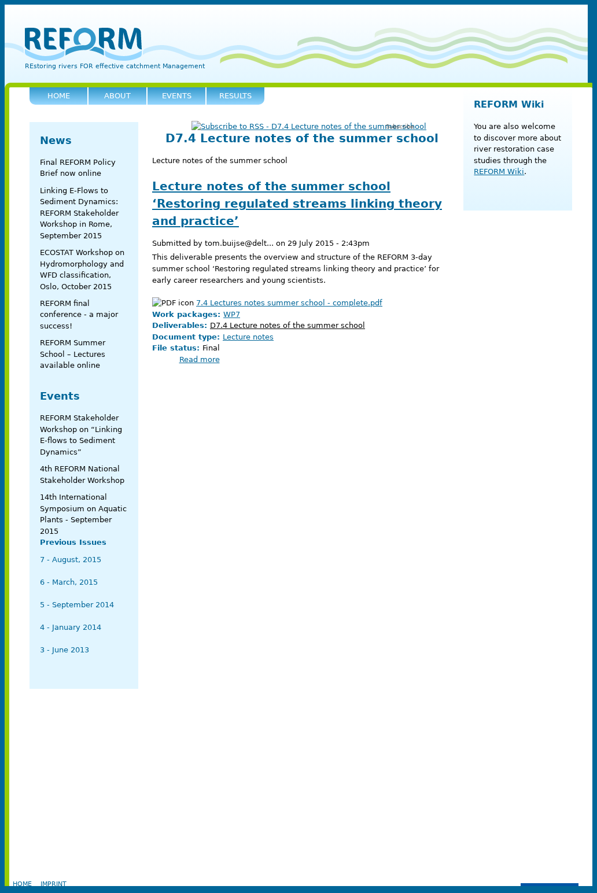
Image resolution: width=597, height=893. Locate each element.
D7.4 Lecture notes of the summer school (287, 325)
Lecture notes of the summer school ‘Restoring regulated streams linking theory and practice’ (297, 203)
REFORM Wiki (509, 104)
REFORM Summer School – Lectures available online (72, 354)
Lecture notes (248, 337)
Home (22, 884)
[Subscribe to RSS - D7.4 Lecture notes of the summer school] (308, 126)
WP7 (231, 314)
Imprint (53, 884)
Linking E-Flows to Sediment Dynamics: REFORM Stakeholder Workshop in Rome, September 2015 (79, 213)
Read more (199, 359)
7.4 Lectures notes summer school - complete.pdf (289, 302)
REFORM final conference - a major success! (79, 314)
